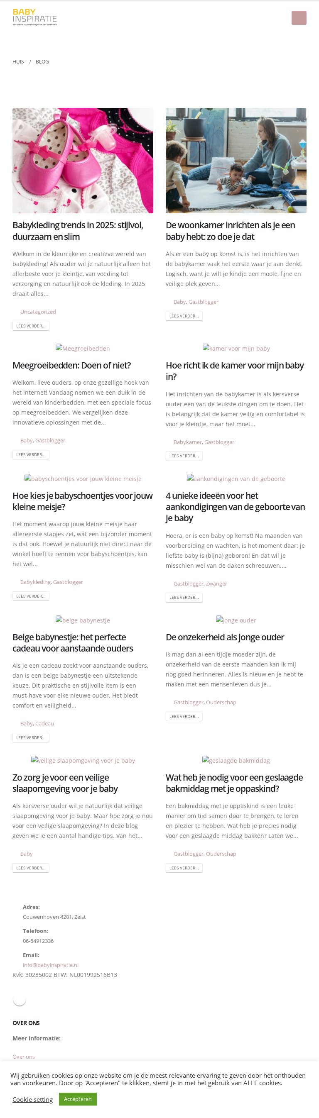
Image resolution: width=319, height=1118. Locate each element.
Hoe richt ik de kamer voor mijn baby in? (235, 370)
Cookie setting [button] (32, 1099)
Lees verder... (31, 326)
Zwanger (216, 583)
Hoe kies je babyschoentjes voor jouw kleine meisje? (82, 501)
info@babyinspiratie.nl (51, 965)
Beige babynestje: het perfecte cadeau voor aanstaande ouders (72, 642)
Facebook (19, 999)
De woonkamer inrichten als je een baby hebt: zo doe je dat (230, 230)
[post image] (82, 160)
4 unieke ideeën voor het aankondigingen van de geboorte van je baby (235, 507)
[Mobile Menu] (299, 18)
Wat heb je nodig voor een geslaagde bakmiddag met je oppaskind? (234, 782)
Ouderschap (221, 702)
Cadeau (44, 723)
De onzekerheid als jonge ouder (225, 637)
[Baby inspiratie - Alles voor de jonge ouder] (35, 18)
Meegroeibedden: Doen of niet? (71, 365)
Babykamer (188, 442)
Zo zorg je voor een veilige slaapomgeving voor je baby (65, 782)
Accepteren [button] (78, 1099)
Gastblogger (203, 301)
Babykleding (35, 582)
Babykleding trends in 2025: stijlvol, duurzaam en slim (77, 230)
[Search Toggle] (300, 40)
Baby (180, 301)
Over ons (23, 1056)
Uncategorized (38, 311)
